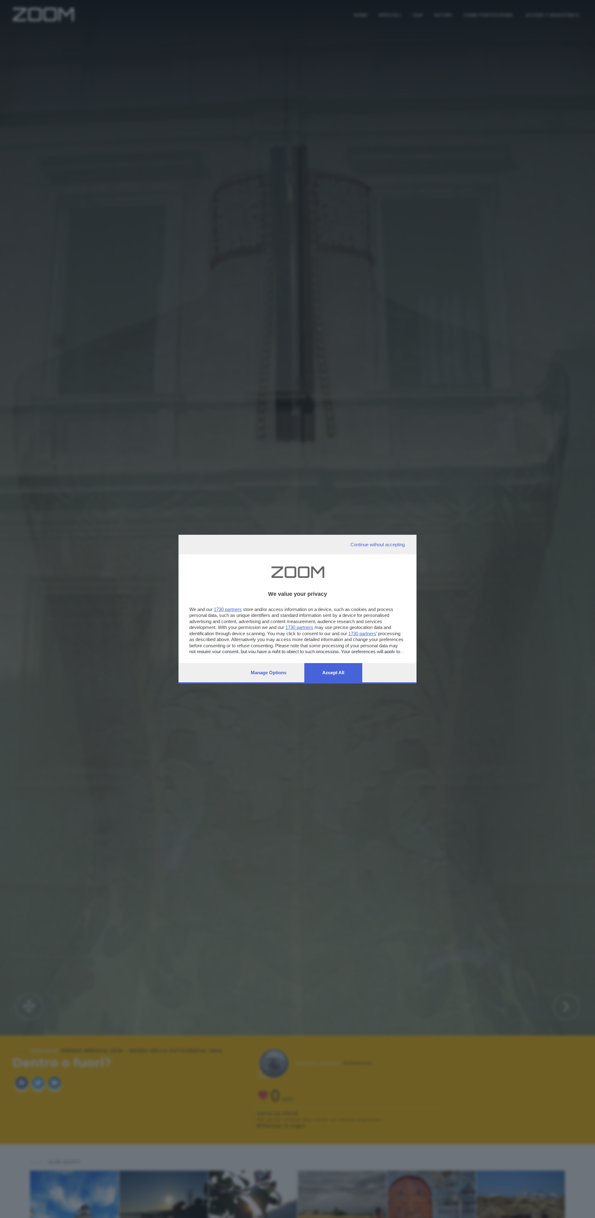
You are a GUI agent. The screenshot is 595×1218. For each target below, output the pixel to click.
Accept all (333, 672)
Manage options (268, 672)
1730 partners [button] (228, 609)
